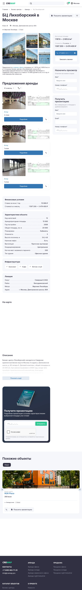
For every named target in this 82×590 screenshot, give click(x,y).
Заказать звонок (66, 59)
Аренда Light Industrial (36, 576)
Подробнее (23, 119)
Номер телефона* (61, 85)
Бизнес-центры (8, 588)
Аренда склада (34, 570)
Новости (31, 588)
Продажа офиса (59, 567)
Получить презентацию (63, 16)
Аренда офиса (33, 567)
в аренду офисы (18, 67)
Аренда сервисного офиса (38, 573)
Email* (57, 118)
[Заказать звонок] (6, 510)
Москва (77, 3)
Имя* (57, 77)
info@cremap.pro (8, 573)
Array (6, 112)
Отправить (41, 424)
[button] (2, 489)
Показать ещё (15, 378)
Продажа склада (60, 570)
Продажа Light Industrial (62, 573)
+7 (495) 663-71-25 (10, 570)
